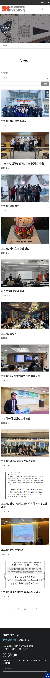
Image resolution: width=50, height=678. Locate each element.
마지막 (36, 609)
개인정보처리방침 (9, 640)
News (10, 33)
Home (4, 33)
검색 (45, 84)
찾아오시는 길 (23, 640)
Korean (43, 2)
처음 (14, 609)
